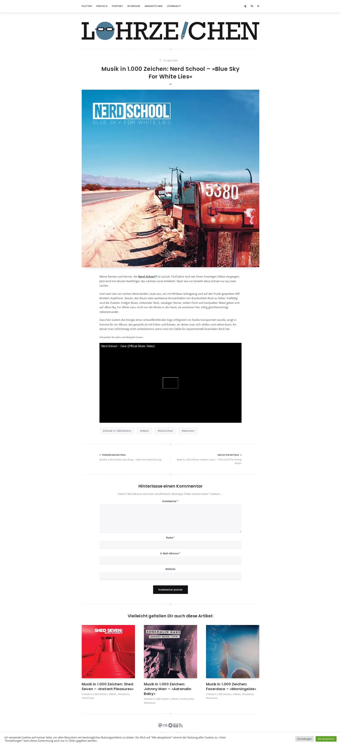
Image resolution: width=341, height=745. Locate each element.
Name (170, 537)
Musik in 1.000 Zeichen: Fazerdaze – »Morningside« (231, 686)
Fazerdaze (248, 694)
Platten (87, 6)
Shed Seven (88, 698)
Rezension (188, 430)
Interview (133, 6)
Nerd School (146, 276)
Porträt (117, 6)
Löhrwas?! (174, 6)
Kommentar (170, 501)
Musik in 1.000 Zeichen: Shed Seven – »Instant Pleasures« (108, 686)
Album (145, 430)
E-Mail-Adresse (170, 553)
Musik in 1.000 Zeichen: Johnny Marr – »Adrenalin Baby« (167, 689)
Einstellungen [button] (304, 738)
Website (170, 569)
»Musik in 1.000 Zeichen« (118, 430)
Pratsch (101, 6)
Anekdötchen (154, 6)
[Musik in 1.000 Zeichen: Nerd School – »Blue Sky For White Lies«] (170, 178)
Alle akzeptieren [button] (326, 738)
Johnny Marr (187, 698)
